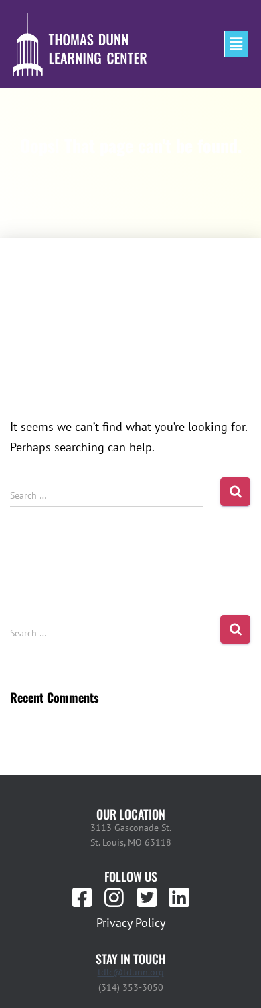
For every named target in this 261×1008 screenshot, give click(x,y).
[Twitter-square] (146, 897)
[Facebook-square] (82, 897)
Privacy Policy (130, 922)
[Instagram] (114, 897)
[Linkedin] (178, 897)
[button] (236, 44)
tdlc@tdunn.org (131, 972)
